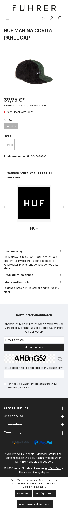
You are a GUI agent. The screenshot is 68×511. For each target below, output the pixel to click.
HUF (34, 228)
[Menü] (8, 18)
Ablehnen (23, 493)
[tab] (33, 259)
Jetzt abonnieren (34, 347)
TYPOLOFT (54, 468)
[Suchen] (43, 18)
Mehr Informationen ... (34, 486)
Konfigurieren (44, 493)
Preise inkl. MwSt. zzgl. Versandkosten (25, 105)
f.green (9, 144)
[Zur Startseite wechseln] (34, 8)
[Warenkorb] (60, 18)
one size (11, 126)
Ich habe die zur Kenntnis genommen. (32, 385)
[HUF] (34, 203)
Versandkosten (15, 457)
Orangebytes (41, 472)
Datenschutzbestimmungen (38, 383)
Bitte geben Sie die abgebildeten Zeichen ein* (34, 367)
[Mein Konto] (52, 18)
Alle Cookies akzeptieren (35, 504)
